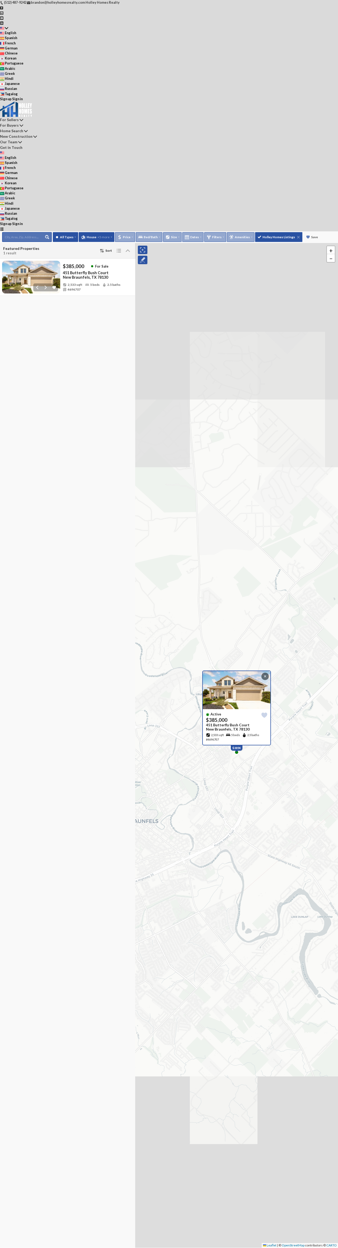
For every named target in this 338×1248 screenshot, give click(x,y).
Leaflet (271, 1245)
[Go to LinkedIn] (1, 23)
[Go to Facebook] (1, 7)
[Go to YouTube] (1, 18)
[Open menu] (1, 228)
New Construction (16, 136)
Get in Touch (11, 147)
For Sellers (9, 119)
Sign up (6, 99)
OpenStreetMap (293, 1245)
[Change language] (4, 27)
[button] (331, 250)
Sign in (17, 99)
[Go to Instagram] (1, 12)
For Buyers (9, 125)
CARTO (331, 1245)
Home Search (11, 131)
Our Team (8, 142)
